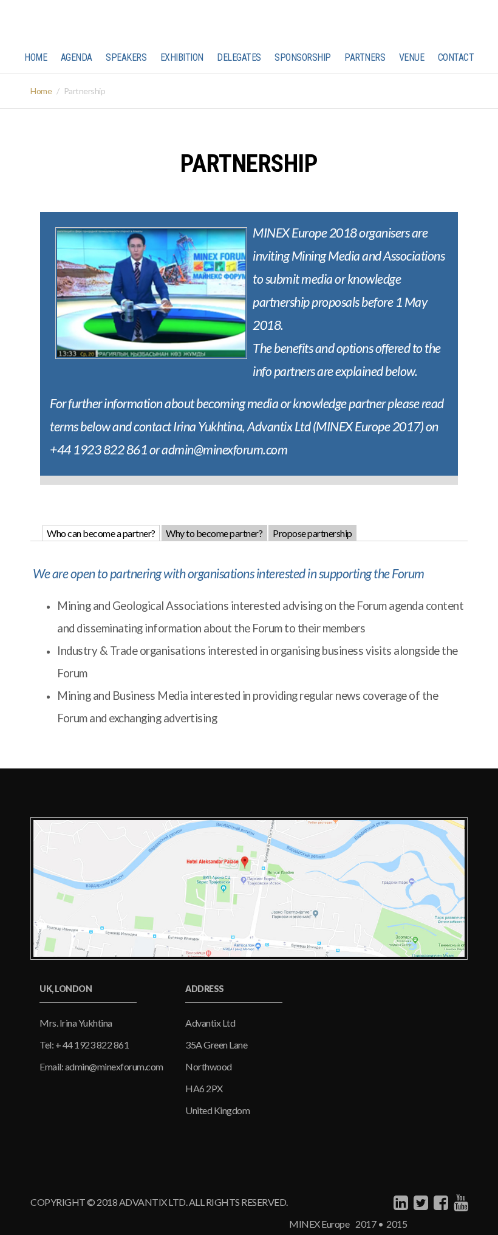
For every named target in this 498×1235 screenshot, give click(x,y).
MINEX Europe (319, 1224)
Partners (364, 57)
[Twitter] (419, 1202)
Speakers (126, 57)
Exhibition (181, 57)
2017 (365, 1224)
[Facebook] (439, 1202)
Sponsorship (303, 57)
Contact (456, 57)
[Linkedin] (399, 1202)
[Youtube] (459, 1202)
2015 (395, 1224)
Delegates (239, 57)
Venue (412, 57)
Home (35, 57)
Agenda (76, 57)
